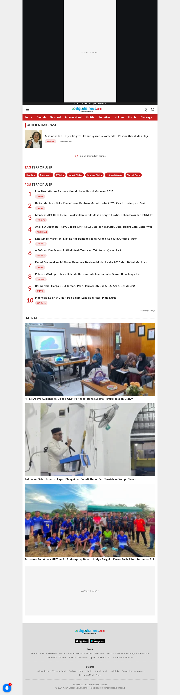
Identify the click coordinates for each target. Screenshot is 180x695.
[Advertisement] (90, 52)
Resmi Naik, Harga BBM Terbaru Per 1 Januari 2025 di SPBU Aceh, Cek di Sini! (85, 286)
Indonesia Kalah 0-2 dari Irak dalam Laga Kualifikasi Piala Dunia (76, 298)
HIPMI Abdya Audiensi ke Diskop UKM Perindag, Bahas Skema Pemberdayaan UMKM (79, 399)
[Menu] (27, 109)
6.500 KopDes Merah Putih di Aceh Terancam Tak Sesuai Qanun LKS (78, 250)
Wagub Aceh (133, 174)
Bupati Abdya (75, 174)
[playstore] (97, 642)
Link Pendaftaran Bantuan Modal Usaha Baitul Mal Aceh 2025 (74, 191)
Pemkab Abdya (94, 174)
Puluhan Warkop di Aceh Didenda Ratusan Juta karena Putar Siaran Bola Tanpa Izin (87, 274)
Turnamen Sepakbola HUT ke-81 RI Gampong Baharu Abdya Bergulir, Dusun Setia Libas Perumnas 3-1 (89, 559)
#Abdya (60, 174)
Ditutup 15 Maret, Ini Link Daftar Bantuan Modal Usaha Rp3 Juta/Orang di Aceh (86, 239)
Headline (30, 174)
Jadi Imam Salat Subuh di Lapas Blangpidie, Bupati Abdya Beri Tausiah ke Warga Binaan (80, 479)
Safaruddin (45, 174)
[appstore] (82, 642)
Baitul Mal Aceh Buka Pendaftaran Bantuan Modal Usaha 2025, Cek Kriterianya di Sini (90, 203)
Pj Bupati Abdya (114, 174)
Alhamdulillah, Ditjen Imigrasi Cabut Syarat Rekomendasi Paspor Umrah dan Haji (96, 136)
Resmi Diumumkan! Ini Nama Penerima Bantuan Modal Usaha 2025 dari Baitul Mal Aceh (91, 262)
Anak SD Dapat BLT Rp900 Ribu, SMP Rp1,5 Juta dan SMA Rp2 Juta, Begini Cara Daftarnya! (93, 227)
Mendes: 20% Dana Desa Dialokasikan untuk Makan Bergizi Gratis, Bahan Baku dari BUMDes (94, 215)
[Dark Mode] (146, 109)
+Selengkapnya (147, 310)
